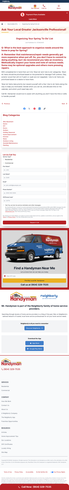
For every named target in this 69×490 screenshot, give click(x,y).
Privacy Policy (12, 217)
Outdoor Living (8, 141)
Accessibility (29, 472)
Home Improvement (9, 134)
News (5, 139)
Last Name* (6, 174)
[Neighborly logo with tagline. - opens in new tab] (50, 296)
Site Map (4, 452)
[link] (44, 109)
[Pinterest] (34, 109)
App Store (35, 343)
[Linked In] (39, 109)
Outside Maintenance (10, 143)
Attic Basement (8, 122)
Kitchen (5, 137)
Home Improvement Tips (9, 436)
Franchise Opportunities (9, 421)
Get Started (35, 8)
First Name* (6, 166)
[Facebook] (24, 109)
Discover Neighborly (33, 328)
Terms (4, 217)
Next (63, 104)
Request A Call (34, 222)
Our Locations (6, 440)
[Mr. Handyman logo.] (24, 297)
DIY (4, 126)
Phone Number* (7, 189)
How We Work (6, 401)
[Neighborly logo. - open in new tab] (6, 1)
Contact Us (5, 405)
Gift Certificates (6, 444)
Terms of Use (8, 472)
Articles (4, 432)
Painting (6, 145)
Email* (5, 182)
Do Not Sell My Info (42, 472)
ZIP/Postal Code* (8, 197)
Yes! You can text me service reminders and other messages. (23, 205)
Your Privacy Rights (59, 472)
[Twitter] (29, 109)
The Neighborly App (8, 417)
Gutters (5, 130)
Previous (7, 104)
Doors (5, 128)
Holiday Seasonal (9, 132)
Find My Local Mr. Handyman (34, 280)
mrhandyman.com (9, 211)
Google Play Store (36, 349)
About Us (4, 409)
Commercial (9, 163)
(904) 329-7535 (39, 284)
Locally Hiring (6, 448)
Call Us (44, 8)
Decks (5, 124)
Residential (8, 159)
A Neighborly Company (9, 413)
